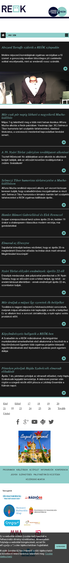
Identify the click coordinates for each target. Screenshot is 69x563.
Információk (47, 470)
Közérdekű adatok (35, 479)
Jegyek (14, 475)
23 (20, 408)
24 (30, 408)
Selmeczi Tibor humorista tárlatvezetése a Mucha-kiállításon (34, 181)
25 (40, 408)
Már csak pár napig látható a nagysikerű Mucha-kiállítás (34, 116)
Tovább (61, 408)
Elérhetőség (25, 475)
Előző (18, 403)
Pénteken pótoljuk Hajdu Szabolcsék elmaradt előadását (31, 369)
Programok (9, 470)
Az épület (34, 470)
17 (29, 403)
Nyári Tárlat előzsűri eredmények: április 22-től (33, 271)
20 (58, 403)
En (14, 35)
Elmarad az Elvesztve (15, 243)
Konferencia (61, 470)
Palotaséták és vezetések (47, 475)
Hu (9, 35)
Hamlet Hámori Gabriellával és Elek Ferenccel (32, 215)
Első (5, 403)
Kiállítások (22, 470)
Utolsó (6, 413)
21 (4, 408)
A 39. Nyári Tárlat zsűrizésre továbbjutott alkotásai (35, 152)
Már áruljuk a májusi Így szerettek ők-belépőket (33, 302)
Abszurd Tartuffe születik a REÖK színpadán (30, 47)
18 (38, 403)
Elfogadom (60, 546)
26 (49, 408)
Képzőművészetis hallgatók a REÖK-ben (27, 333)
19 (48, 403)
